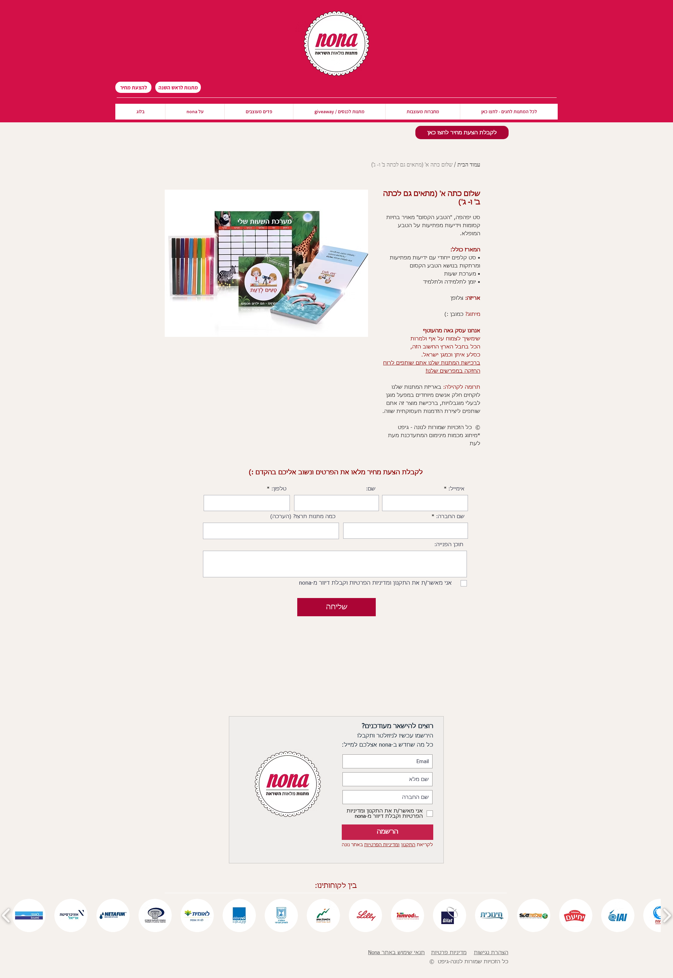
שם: (370, 488)
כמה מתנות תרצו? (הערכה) (302, 516)
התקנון (408, 845)
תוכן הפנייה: (448, 544)
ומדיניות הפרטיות (382, 845)
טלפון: (278, 488)
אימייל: (456, 488)
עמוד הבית (468, 164)
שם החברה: (450, 516)
